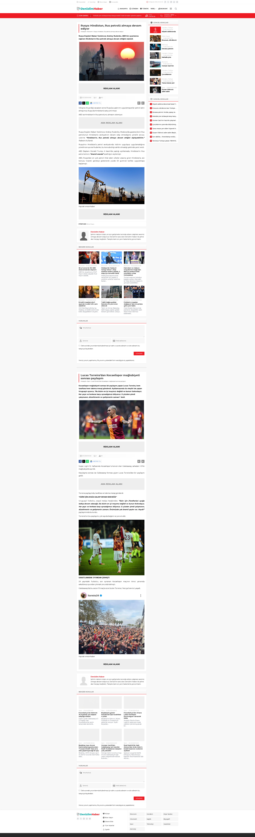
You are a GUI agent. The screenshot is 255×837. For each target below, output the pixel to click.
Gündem (165, 27)
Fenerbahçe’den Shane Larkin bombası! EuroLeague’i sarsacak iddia (133, 715)
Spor (88, 381)
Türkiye (170, 27)
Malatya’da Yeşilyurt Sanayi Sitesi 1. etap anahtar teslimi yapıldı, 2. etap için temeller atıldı (110, 270)
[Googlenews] (177, 2)
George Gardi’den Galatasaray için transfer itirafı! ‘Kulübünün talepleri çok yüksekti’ (111, 748)
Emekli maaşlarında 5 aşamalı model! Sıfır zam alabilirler (88, 304)
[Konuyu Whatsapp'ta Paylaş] (87, 103)
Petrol (88, 224)
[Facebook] (165, 2)
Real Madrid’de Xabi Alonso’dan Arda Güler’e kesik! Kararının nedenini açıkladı (133, 748)
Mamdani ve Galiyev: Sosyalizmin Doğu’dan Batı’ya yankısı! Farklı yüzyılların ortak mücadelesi (132, 271)
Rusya (92, 224)
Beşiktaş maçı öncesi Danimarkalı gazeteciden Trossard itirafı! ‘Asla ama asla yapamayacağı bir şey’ (89, 748)
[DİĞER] (170, 8)
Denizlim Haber (97, 232)
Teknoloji (165, 45)
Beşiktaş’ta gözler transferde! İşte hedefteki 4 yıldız (111, 714)
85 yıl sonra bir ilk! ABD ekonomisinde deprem (88, 269)
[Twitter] (168, 2)
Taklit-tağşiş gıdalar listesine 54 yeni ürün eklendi (109, 304)
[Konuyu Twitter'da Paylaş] (83, 103)
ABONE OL (97, 103)
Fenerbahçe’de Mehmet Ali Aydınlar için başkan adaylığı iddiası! (88, 714)
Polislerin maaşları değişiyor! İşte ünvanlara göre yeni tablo (133, 304)
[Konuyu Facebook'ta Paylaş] (80, 103)
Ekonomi (90, 31)
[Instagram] (171, 2)
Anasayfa (83, 31)
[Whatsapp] (174, 2)
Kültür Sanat (166, 36)
